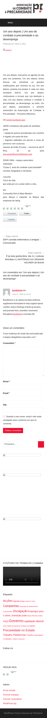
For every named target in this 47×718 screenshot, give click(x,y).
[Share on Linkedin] (15, 208)
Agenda (16, 601)
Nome (6, 381)
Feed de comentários (12, 699)
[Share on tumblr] (19, 208)
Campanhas (11, 606)
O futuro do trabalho (28, 626)
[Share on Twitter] (8, 208)
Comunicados (8, 611)
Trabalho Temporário (18, 639)
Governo (16, 621)
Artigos (22, 601)
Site (5, 405)
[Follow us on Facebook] (4, 674)
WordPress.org (9, 703)
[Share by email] (22, 208)
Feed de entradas (11, 695)
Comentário (9, 343)
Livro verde (7, 626)
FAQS (6, 621)
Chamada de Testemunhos (28, 606)
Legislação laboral (33, 621)
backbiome (17, 290)
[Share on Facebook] (4, 208)
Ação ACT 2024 (30, 601)
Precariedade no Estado (19, 630)
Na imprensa (16, 626)
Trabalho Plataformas (14, 635)
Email (6, 393)
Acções (8, 600)
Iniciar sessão (9, 690)
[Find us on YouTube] (8, 674)
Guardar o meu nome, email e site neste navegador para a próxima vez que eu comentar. (22, 420)
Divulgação (20, 611)
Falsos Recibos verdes (35, 616)
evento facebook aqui (15, 120)
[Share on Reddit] (11, 208)
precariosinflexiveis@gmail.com (17, 154)
